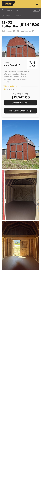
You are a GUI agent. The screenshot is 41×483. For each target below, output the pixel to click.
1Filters (7, 16)
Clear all (18, 16)
